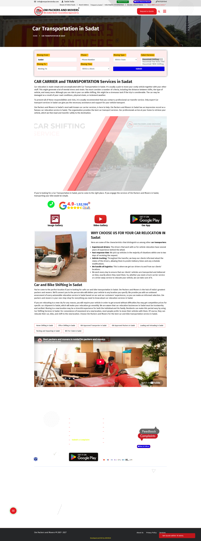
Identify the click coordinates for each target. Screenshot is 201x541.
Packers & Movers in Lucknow (45, 510)
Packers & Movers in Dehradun (79, 499)
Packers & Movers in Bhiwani (79, 479)
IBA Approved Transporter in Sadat (93, 326)
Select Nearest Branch (143, 1)
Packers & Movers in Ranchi (44, 516)
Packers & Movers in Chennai (45, 499)
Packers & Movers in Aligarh (78, 493)
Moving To (42, 64)
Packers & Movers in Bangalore (148, 493)
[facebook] (36, 454)
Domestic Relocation (114, 418)
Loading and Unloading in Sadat (151, 326)
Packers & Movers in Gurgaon (79, 472)
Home (35, 36)
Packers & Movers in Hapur (112, 486)
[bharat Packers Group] (60, 454)
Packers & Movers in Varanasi (45, 520)
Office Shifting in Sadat (66, 326)
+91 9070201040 (47, 442)
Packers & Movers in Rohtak (146, 472)
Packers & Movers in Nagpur (44, 513)
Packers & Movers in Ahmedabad (46, 493)
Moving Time (86, 64)
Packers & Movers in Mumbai (147, 510)
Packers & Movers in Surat (112, 516)
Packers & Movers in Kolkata (147, 506)
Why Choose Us (78, 435)
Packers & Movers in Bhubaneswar (115, 496)
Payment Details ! (123, 1)
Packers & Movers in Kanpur (112, 506)
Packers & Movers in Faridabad (45, 472)
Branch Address (84, 5)
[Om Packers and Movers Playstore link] (83, 457)
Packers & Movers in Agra (145, 489)
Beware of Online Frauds (67, 5)
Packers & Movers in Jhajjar (112, 476)
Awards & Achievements (82, 423)
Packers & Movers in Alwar (78, 489)
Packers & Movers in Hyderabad (80, 503)
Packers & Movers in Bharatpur (114, 489)
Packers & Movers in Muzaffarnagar (47, 489)
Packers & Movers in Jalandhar (79, 506)
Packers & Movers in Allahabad (113, 493)
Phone (84, 55)
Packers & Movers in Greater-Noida (115, 499)
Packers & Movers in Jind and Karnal (149, 479)
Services (162, 533)
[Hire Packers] (36, 459)
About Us (140, 533)
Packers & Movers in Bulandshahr (46, 486)
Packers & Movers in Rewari (78, 476)
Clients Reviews (78, 427)
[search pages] (158, 11)
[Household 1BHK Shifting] (152, 64)
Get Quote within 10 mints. (173, 536)
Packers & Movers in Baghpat (79, 486)
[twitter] (40, 454)
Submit (139, 69)
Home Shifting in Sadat (44, 326)
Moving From (43, 55)
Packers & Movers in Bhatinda (45, 496)
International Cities (114, 442)
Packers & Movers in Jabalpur (147, 503)
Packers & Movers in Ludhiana (79, 510)
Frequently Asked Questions (84, 431)
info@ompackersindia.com (154, 419)
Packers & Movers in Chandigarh (148, 496)
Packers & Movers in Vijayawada (80, 520)
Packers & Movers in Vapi (145, 516)
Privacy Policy (151, 533)
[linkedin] (45, 454)
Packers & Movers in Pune (146, 513)
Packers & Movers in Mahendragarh (115, 479)
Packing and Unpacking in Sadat (48, 331)
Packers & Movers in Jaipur (44, 506)
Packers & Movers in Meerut (78, 483)
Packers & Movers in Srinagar (79, 516)
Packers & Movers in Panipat (146, 476)
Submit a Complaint (80, 440)
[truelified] (55, 454)
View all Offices (144, 446)
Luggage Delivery (117, 438)
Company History (79, 418)
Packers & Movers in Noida (44, 483)
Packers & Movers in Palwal (44, 479)
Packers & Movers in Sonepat (45, 476)
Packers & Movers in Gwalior (44, 503)
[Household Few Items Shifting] (152, 62)
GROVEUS (108, 538)
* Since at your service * (156, 5)
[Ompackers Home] (56, 11)
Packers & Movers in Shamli (146, 486)
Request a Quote (96, 5)
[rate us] (74, 206)
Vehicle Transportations (116, 427)
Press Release (78, 444)
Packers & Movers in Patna (112, 513)
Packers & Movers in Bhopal (78, 496)
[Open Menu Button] (164, 11)
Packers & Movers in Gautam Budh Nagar (151, 483)
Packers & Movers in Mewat (112, 472)
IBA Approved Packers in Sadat (123, 326)
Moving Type (120, 55)
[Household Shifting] (152, 59)
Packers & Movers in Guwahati (147, 499)
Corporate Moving (113, 423)
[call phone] (51, 204)
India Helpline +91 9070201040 (114, 5)
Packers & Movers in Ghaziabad (114, 483)
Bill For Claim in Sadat (73, 331)
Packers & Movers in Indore (112, 503)
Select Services (147, 55)
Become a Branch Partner (135, 5)
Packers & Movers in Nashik (78, 513)
